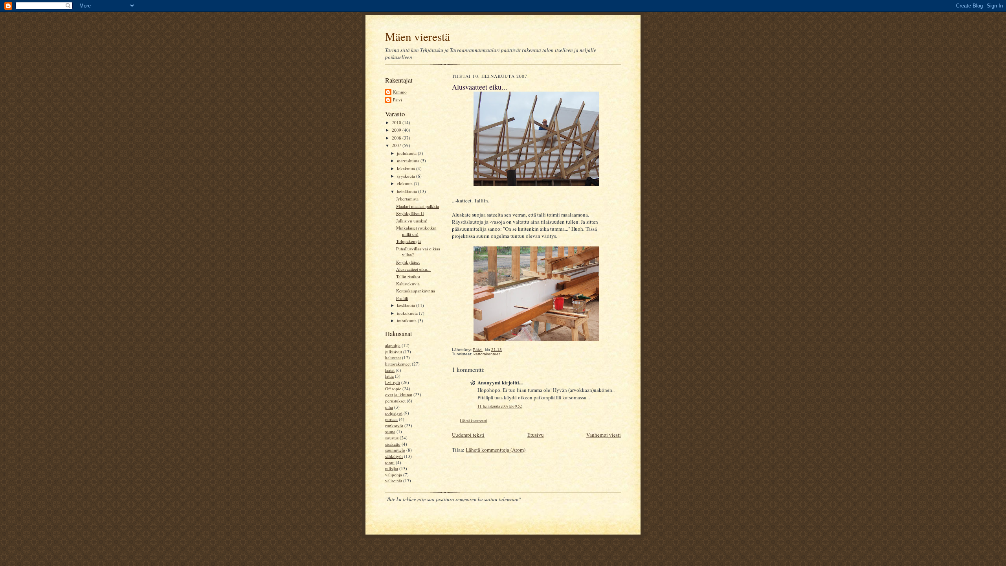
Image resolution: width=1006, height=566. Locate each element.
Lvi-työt (392, 382)
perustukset (395, 401)
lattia (389, 376)
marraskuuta (408, 161)
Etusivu (535, 434)
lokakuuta (406, 168)
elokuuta (405, 183)
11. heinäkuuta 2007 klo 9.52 (499, 406)
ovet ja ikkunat (398, 394)
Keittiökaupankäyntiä (415, 291)
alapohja (392, 345)
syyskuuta (406, 176)
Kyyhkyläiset (408, 262)
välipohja (393, 475)
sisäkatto (392, 444)
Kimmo (400, 92)
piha (389, 407)
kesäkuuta (406, 305)
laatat (390, 370)
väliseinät (393, 480)
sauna (390, 431)
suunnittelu (395, 450)
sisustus (391, 438)
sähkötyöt (394, 456)
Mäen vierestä (417, 36)
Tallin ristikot (408, 276)
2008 (397, 138)
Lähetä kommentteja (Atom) (495, 449)
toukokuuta (408, 313)
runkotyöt (394, 425)
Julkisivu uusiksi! (412, 221)
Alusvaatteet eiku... (413, 269)
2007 (397, 145)
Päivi (397, 100)
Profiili (402, 298)
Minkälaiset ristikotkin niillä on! (416, 231)
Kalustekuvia (408, 284)
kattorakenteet (398, 364)
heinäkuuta (407, 191)
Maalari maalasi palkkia (417, 206)
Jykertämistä (407, 199)
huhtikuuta (407, 320)
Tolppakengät (408, 241)
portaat (391, 419)
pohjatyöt (393, 413)
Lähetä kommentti (473, 420)
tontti (390, 462)
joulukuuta (407, 153)
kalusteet (393, 357)
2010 (397, 122)
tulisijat (391, 468)
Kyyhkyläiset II (410, 213)
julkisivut (393, 352)
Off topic (393, 388)
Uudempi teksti (468, 434)
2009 (397, 130)
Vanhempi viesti (603, 434)
